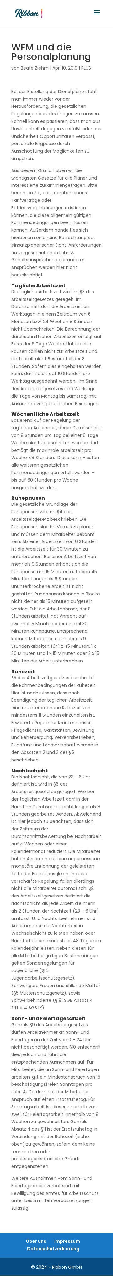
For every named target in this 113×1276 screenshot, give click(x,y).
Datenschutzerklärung (53, 1249)
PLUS (86, 68)
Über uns (36, 1241)
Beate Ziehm (35, 68)
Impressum (67, 1241)
